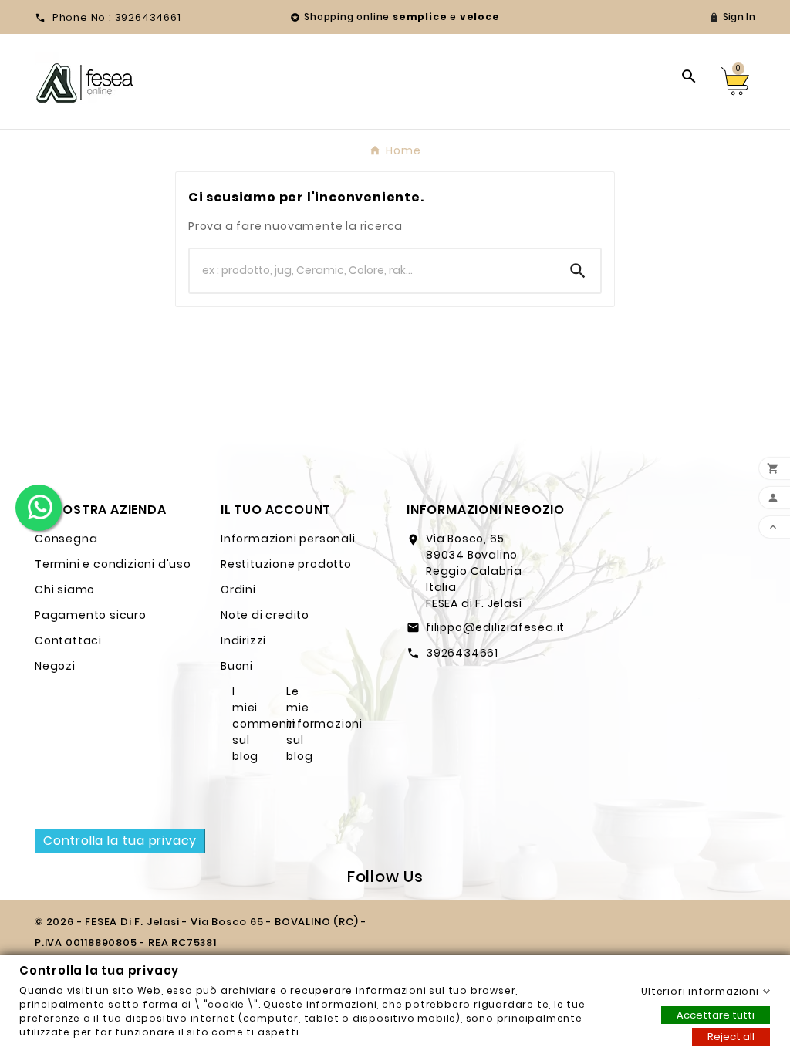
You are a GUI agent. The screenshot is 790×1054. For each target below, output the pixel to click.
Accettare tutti (716, 1014)
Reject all (731, 1036)
